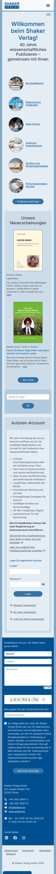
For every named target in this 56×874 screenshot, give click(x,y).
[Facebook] (15, 837)
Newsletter (45, 850)
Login (28, 593)
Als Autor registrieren (24, 612)
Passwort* (15, 578)
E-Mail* (14, 565)
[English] (48, 14)
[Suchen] (28, 406)
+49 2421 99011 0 (18, 799)
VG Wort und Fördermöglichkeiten (37, 164)
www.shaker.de (17, 811)
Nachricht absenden (28, 770)
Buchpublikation (35, 83)
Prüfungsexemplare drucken (36, 185)
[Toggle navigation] (48, 5)
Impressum (28, 850)
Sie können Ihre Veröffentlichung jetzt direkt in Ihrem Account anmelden (27, 539)
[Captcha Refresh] (43, 699)
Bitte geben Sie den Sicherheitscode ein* (26, 709)
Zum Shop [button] (28, 380)
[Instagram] (24, 837)
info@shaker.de (17, 807)
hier (40, 757)
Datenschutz (11, 850)
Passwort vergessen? (24, 605)
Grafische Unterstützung (34, 144)
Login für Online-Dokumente (28, 619)
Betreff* (10, 654)
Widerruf (11, 853)
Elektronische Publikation (33, 103)
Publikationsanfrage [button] (28, 201)
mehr (9, 294)
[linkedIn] (6, 837)
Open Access (33, 124)
